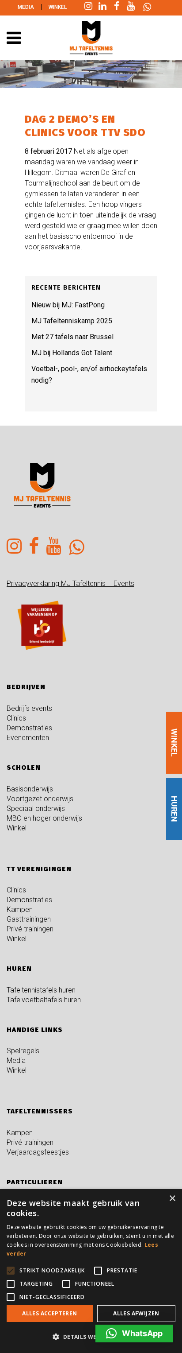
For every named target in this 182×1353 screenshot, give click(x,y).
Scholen (24, 767)
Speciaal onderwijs (36, 808)
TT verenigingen (39, 869)
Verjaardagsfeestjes (38, 1152)
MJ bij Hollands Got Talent (71, 353)
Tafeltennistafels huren (41, 990)
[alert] (91, 1271)
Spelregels (23, 1051)
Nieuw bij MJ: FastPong (68, 305)
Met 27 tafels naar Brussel (72, 337)
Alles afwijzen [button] (136, 1313)
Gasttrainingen (29, 919)
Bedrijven (26, 687)
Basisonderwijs (30, 789)
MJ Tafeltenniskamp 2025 (71, 321)
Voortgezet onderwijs (40, 799)
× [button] (172, 1198)
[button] (134, 1333)
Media (26, 7)
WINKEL (174, 743)
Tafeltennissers (40, 1111)
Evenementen (28, 737)
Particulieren (35, 1182)
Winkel (58, 7)
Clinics (16, 718)
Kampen (20, 909)
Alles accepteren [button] (49, 1313)
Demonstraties (29, 728)
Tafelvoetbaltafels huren (44, 1000)
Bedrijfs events (29, 708)
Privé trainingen (30, 929)
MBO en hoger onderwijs (44, 818)
